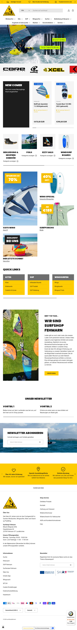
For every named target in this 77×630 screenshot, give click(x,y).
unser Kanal (51, 373)
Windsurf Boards (66, 153)
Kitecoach (6, 561)
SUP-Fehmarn (7, 564)
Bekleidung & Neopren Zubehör (10, 155)
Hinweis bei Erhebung (28, 628)
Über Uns (6, 572)
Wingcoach (6, 580)
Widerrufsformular (46, 513)
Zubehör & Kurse (10, 290)
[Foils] (29, 141)
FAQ (41, 524)
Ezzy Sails (47, 152)
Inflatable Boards (35, 282)
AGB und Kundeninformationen (50, 520)
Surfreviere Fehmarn (9, 568)
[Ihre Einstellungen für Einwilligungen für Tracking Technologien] (3, 626)
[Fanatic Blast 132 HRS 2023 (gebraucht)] (64, 91)
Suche (5, 557)
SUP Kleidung (34, 290)
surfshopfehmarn (11, 619)
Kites (7, 282)
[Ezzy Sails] (47, 141)
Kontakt (42, 505)
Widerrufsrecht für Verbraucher (50, 517)
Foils (29, 152)
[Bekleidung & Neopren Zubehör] (10, 141)
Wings (57, 282)
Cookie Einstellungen (10, 587)
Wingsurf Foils (59, 290)
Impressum (6, 595)
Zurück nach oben (38, 488)
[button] (73, 10)
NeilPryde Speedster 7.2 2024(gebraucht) (41, 105)
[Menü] (74, 611)
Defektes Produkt (45, 501)
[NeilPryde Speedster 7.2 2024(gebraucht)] (42, 91)
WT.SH (5, 583)
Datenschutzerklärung (10, 591)
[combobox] (41, 10)
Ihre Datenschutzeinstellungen (42, 628)
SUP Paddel (34, 286)
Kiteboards (8, 286)
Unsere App (7, 576)
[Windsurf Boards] (66, 141)
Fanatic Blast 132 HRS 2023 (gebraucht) (63, 105)
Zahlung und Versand (47, 509)
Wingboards (59, 286)
